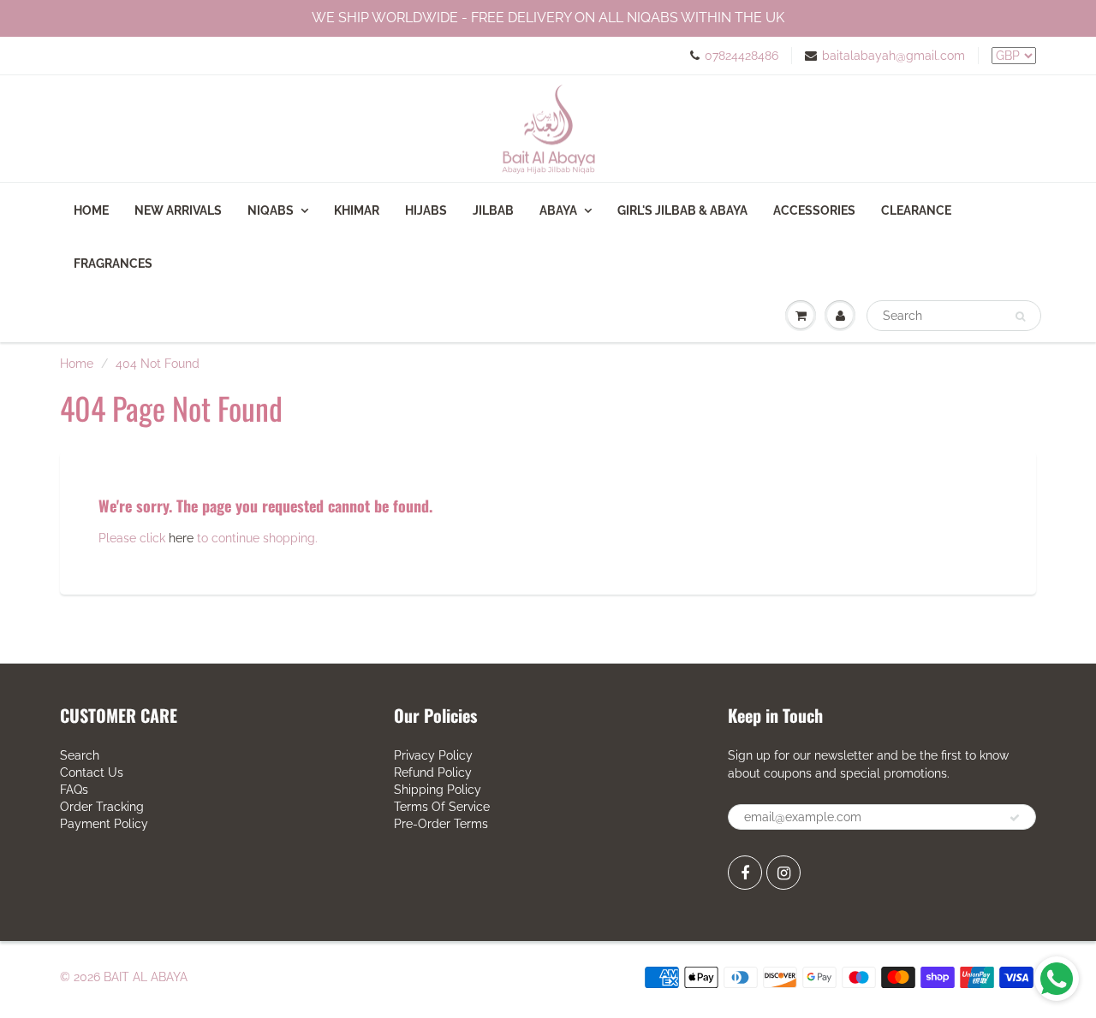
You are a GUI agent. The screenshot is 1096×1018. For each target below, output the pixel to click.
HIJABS (426, 210)
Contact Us (91, 772)
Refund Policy (433, 772)
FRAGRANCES (113, 263)
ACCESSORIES (814, 210)
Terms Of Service (442, 807)
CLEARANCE (916, 210)
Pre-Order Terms (441, 824)
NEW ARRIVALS (178, 210)
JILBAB (493, 210)
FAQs (74, 789)
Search (79, 755)
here (181, 538)
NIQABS (270, 210)
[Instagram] (783, 872)
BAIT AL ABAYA (146, 977)
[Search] (1020, 316)
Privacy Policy (433, 755)
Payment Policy (104, 824)
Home (91, 210)
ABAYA (558, 210)
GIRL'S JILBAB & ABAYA (682, 210)
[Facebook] (745, 872)
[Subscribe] (1015, 818)
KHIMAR (356, 210)
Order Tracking (102, 807)
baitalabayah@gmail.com (893, 55)
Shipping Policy (437, 789)
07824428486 (741, 55)
